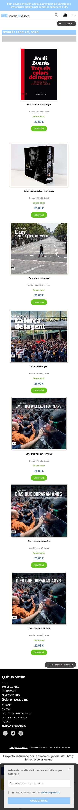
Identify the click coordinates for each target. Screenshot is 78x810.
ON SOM (6, 709)
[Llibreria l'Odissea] (15, 14)
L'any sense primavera (39, 278)
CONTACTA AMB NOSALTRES (16, 713)
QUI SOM (6, 705)
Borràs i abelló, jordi (39, 112)
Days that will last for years (39, 454)
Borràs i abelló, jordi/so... (39, 285)
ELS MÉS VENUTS (11, 695)
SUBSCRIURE (39, 800)
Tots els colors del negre (39, 104)
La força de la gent (39, 366)
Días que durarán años (39, 541)
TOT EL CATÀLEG (10, 687)
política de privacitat (50, 792)
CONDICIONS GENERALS (14, 717)
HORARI (6, 722)
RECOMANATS (9, 691)
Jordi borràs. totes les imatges (39, 191)
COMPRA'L (39, 128)
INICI (4, 683)
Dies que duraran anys (39, 628)
